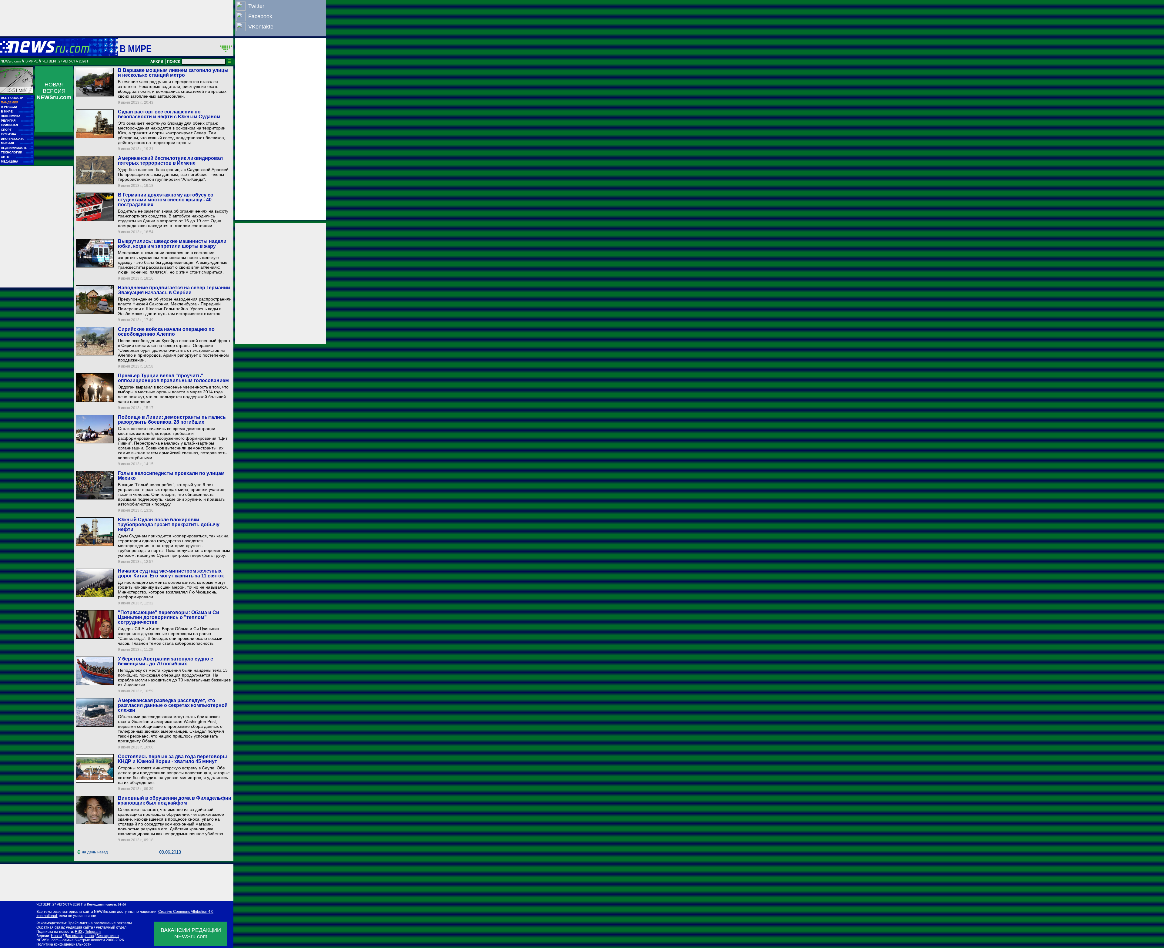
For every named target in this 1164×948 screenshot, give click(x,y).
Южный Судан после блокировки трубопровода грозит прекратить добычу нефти (168, 524)
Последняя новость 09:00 (106, 904)
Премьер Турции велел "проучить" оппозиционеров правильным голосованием (173, 378)
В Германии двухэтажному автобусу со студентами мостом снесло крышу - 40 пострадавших (165, 199)
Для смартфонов (79, 936)
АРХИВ (156, 61)
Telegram (93, 932)
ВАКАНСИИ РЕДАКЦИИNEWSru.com (191, 933)
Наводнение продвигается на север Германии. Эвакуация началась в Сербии (174, 290)
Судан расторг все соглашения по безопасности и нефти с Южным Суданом (169, 114)
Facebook (260, 16)
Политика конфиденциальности (64, 944)
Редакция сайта (79, 927)
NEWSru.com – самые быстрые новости (70, 940)
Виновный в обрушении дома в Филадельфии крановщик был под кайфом (174, 800)
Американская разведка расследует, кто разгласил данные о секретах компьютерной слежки (173, 705)
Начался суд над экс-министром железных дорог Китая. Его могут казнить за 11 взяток (171, 573)
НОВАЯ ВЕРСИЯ (54, 91)
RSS (78, 932)
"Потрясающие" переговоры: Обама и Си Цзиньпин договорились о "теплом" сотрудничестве (168, 617)
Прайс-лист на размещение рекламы (100, 923)
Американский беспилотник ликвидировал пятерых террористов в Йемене (170, 161)
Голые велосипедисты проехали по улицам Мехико (171, 476)
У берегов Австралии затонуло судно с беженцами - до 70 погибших (165, 661)
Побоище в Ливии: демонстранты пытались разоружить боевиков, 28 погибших (172, 420)
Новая (56, 936)
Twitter (256, 6)
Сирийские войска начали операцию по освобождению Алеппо (166, 332)
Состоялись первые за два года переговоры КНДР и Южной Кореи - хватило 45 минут (172, 759)
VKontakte (260, 27)
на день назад (95, 852)
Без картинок (107, 936)
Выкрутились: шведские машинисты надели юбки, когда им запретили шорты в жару (172, 244)
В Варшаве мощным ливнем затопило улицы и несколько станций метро (173, 73)
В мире (136, 48)
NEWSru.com (11, 61)
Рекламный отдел (111, 927)
